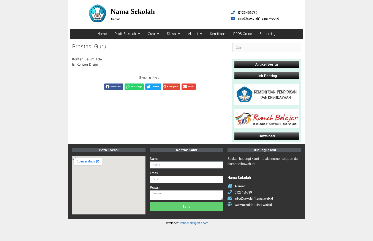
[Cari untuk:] (266, 48)
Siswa (171, 34)
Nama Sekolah (133, 11)
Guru (151, 34)
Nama (154, 159)
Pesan (155, 188)
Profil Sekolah (125, 34)
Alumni (193, 34)
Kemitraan (218, 34)
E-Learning (267, 34)
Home (102, 34)
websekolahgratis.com (194, 223)
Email (154, 173)
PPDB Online (242, 34)
